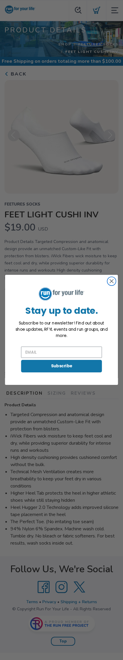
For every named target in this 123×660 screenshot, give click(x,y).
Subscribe (61, 366)
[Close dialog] (111, 281)
